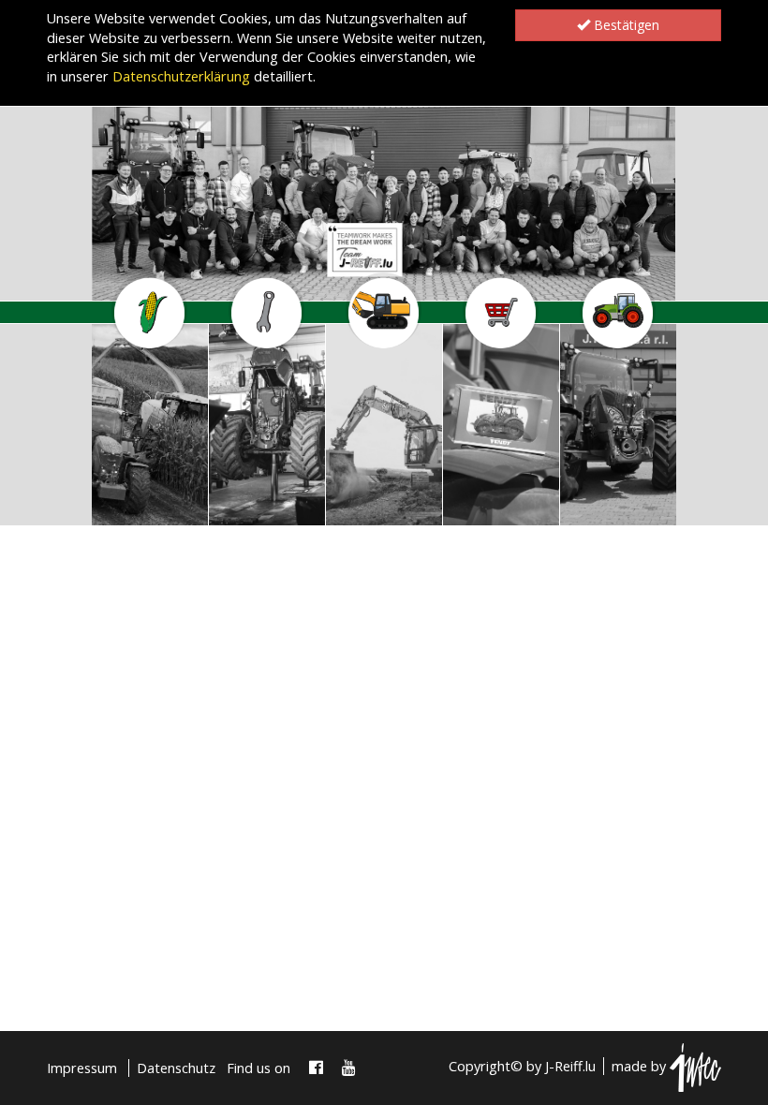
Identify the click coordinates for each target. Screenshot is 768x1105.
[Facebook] (316, 1068)
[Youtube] (348, 1068)
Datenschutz (176, 1068)
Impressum (82, 1068)
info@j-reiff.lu (136, 509)
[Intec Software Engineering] (695, 1066)
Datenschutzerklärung (181, 76)
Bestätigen (624, 25)
